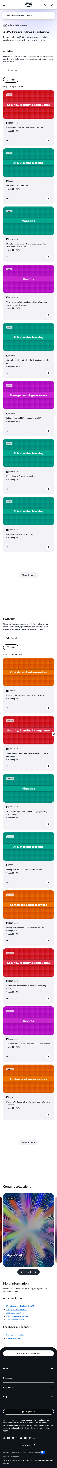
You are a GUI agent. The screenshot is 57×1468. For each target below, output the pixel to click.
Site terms (16, 1452)
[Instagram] (17, 1438)
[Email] (34, 1438)
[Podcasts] (30, 1438)
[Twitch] (21, 1438)
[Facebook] (8, 1438)
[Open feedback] (54, 734)
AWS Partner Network (15, 1320)
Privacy (6, 1452)
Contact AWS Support (15, 1338)
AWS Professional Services (17, 1316)
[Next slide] (37, 1272)
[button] (21, 15)
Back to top (27, 1445)
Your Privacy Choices (31, 1452)
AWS (5, 25)
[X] (4, 1438)
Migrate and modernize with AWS (20, 1306)
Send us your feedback (15, 1335)
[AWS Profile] (52, 4)
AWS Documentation (15, 1313)
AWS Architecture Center (16, 1309)
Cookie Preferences (11, 1456)
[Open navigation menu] (4, 5)
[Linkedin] (13, 1438)
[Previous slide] (20, 1272)
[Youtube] (25, 1438)
